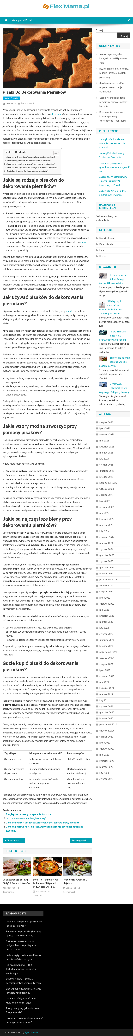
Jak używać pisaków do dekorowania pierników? (28, 160)
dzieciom (56, 114)
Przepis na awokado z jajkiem (75, 881)
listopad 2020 (106, 718)
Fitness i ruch (106, 244)
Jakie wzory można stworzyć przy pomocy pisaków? (30, 164)
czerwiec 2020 (106, 748)
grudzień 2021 (106, 640)
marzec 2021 (106, 694)
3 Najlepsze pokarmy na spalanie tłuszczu (28, 814)
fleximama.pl (27, 103)
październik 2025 (108, 483)
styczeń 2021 (106, 706)
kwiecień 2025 (106, 519)
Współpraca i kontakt (22, 20)
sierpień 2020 (106, 736)
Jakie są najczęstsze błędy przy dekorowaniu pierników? (32, 167)
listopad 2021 (106, 646)
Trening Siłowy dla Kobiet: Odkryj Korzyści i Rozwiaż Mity (113, 279)
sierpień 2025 (106, 495)
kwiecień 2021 (106, 688)
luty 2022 (104, 628)
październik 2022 (108, 579)
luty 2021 (104, 700)
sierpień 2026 (106, 422)
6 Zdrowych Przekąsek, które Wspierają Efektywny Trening (114, 388)
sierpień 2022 (106, 591)
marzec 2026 (106, 452)
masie (83, 242)
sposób (69, 311)
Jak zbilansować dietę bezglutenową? (26, 818)
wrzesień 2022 (107, 585)
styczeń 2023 (106, 561)
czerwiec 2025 (106, 507)
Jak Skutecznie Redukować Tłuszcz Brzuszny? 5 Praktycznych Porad (113, 181)
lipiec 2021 (104, 670)
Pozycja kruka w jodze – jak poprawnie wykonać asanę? (113, 335)
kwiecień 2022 (106, 616)
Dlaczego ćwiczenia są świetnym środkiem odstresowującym (82, 840)
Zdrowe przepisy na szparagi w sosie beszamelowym (114, 361)
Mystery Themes (32, 1032)
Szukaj (99, 30)
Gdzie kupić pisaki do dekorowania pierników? (27, 171)
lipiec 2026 (104, 428)
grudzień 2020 (106, 712)
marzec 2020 (106, 767)
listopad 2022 (106, 573)
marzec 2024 (106, 543)
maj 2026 (104, 440)
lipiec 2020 (104, 742)
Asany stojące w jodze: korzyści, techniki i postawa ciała (113, 58)
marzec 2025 (106, 525)
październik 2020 (108, 724)
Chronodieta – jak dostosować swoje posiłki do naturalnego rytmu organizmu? (16, 840)
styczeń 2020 (106, 779)
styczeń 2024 (106, 549)
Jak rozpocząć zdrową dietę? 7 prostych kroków (16, 881)
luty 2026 (104, 458)
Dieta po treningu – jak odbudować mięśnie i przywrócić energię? (45, 883)
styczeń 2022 (106, 634)
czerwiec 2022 (106, 603)
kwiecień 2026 (106, 446)
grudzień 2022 (106, 567)
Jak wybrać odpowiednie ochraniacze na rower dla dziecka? (112, 143)
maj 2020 (104, 754)
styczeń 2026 (106, 464)
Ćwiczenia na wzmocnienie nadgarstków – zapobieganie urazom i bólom (21, 945)
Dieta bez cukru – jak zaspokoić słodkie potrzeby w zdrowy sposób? (42, 822)
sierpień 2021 (106, 664)
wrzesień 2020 (107, 730)
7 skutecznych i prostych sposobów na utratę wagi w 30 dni (114, 167)
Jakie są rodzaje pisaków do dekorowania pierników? (30, 157)
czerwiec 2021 (106, 676)
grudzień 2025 (106, 471)
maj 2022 (104, 610)
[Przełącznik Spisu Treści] (54, 152)
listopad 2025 (106, 477)
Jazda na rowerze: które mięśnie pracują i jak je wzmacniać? (111, 87)
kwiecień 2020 (106, 761)
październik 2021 (108, 652)
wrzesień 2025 (107, 489)
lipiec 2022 (104, 597)
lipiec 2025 (104, 501)
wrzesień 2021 (107, 658)
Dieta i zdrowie (11, 98)
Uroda (102, 256)
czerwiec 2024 (106, 537)
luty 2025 (104, 531)
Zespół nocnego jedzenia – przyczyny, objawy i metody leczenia (113, 102)
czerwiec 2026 (106, 434)
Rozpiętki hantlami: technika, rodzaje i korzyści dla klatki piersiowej (114, 72)
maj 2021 (104, 682)
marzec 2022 (106, 622)
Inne (101, 250)
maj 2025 (104, 513)
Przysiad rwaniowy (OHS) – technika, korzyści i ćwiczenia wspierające (21, 969)
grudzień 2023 (106, 555)
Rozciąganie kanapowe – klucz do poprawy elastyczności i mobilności (112, 116)
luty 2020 (104, 773)
